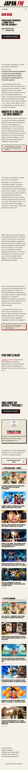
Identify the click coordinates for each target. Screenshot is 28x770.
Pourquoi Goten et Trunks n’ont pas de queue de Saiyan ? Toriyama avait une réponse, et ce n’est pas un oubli (14, 638)
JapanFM (19, 764)
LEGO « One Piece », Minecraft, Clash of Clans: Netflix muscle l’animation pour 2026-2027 (13, 617)
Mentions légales (7, 750)
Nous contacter (7, 748)
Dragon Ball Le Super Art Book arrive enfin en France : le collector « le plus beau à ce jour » (14, 701)
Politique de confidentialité (10, 752)
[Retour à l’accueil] (14, 3)
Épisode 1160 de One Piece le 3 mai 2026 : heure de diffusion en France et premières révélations (14, 680)
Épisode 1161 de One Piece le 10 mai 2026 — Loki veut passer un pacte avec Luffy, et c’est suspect (14, 564)
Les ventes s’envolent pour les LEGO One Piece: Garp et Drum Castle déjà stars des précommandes (13, 487)
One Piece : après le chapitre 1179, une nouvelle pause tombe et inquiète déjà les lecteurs (14, 525)
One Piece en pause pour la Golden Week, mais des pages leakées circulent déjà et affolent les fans (14, 660)
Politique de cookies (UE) (10, 754)
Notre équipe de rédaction (10, 756)
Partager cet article (11, 37)
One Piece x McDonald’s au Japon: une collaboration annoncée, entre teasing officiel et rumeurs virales (13, 584)
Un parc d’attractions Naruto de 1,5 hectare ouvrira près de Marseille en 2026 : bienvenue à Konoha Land (14, 722)
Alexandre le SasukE (14, 433)
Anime (3, 14)
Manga (9, 14)
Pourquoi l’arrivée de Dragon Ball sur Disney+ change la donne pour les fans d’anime (13, 506)
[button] (25, 9)
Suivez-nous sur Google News (14, 461)
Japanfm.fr (5, 360)
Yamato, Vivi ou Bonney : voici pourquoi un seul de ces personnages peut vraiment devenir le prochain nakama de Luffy (13, 545)
